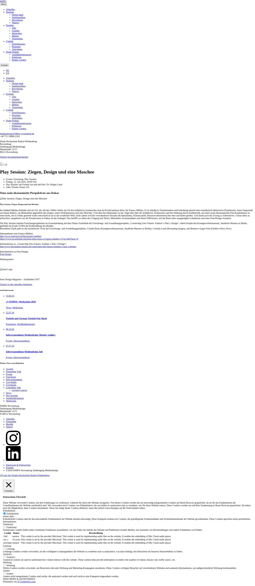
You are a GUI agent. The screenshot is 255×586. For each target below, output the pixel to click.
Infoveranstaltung (14, 379)
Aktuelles (10, 9)
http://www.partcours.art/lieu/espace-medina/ (20, 236)
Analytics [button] (7, 554)
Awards (9, 369)
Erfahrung (16, 57)
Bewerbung (17, 20)
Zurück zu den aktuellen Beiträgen (16, 284)
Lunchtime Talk (13, 387)
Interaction (17, 33)
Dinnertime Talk (13, 371)
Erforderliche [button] (9, 510)
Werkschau (11, 401)
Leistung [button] (7, 546)
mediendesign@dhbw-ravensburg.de (17, 133)
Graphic (15, 30)
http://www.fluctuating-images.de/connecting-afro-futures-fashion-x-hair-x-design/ (38, 246)
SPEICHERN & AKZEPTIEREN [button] (19, 579)
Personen (16, 46)
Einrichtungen (18, 44)
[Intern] (15, 22)
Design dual (17, 14)
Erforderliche (12, 513)
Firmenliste (11, 421)
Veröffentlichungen (15, 398)
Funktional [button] (8, 524)
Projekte (10, 25)
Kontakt (4, 65)
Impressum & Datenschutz (18, 465)
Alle (14, 28)
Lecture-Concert (19, 390)
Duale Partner (12, 52)
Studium (10, 12)
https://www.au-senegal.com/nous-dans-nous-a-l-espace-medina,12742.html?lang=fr (39, 239)
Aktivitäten (17, 49)
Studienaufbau (18, 17)
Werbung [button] (7, 562)
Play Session (12, 395)
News (8, 393)
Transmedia (17, 38)
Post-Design (5, 254)
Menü (3, 4)
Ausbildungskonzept (21, 54)
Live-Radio (11, 382)
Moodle (9, 424)
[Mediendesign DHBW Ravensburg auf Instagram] (13, 444)
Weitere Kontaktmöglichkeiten (14, 157)
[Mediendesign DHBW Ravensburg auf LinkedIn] (13, 460)
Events (9, 374)
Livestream (11, 385)
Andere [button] (6, 570)
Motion (15, 36)
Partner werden (19, 60)
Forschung (11, 377)
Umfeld (9, 41)
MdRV (3, 1)
